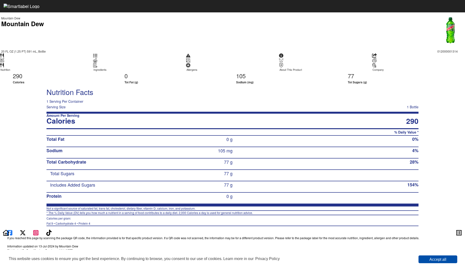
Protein (54, 196)
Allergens (191, 69)
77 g (228, 162)
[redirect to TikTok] (49, 232)
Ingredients (100, 69)
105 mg (225, 150)
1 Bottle (412, 106)
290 (17, 75)
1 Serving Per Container (64, 101)
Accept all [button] (437, 259)
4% (415, 150)
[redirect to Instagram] (36, 232)
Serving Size (56, 106)
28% (414, 162)
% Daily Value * (406, 132)
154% (412, 184)
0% (415, 139)
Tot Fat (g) (131, 82)
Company (378, 69)
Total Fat (55, 139)
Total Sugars (62, 173)
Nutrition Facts (69, 92)
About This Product (290, 69)
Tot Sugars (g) (357, 82)
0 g (229, 139)
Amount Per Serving (62, 115)
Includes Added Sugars (72, 184)
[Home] (6, 232)
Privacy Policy (267, 259)
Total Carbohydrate (66, 162)
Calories (18, 82)
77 (351, 75)
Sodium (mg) (245, 82)
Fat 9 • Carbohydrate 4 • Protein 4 (68, 220)
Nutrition (5, 69)
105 (241, 75)
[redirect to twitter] (23, 232)
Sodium (54, 150)
